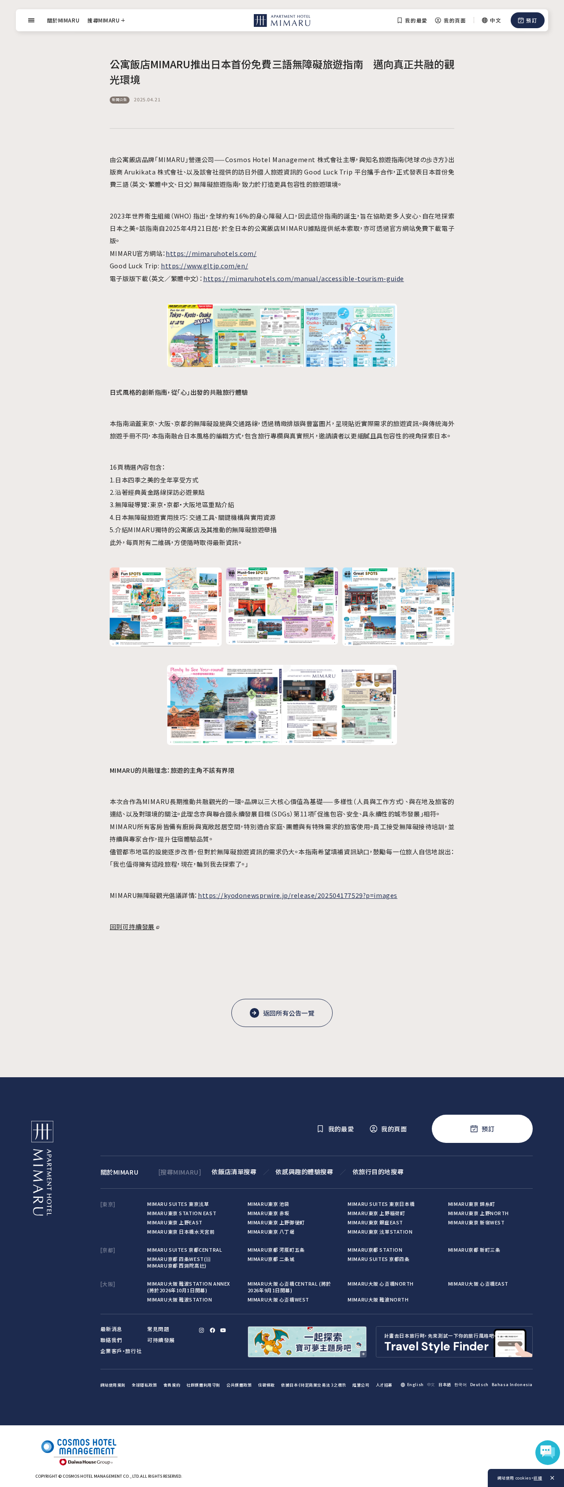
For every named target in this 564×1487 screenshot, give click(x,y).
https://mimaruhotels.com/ (211, 253)
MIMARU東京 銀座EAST (375, 1222)
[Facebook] (212, 1330)
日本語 (444, 1384)
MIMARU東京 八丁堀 (271, 1231)
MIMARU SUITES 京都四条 (378, 1259)
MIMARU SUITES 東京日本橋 (381, 1204)
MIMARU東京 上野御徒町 (276, 1222)
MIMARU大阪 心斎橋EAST (478, 1283)
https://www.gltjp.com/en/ (204, 265)
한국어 (460, 1384)
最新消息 (111, 1328)
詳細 (538, 1478)
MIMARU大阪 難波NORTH (378, 1299)
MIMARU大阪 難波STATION (179, 1299)
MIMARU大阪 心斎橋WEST (278, 1299)
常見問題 (158, 1328)
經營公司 (360, 1385)
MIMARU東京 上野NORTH (478, 1213)
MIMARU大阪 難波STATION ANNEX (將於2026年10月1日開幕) (188, 1287)
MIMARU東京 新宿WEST (476, 1222)
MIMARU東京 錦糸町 (471, 1204)
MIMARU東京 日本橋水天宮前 (181, 1231)
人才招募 (384, 1385)
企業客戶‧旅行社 (121, 1350)
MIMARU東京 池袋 (268, 1204)
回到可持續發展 (132, 926)
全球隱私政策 (144, 1385)
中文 (431, 1384)
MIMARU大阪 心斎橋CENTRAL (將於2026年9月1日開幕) (289, 1287)
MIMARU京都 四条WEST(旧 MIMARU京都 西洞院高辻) (179, 1262)
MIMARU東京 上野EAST (175, 1222)
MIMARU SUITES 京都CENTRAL (184, 1249)
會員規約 (171, 1385)
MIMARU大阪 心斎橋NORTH (381, 1283)
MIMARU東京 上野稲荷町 (376, 1213)
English (415, 1384)
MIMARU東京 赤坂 (268, 1213)
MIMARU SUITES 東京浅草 (178, 1204)
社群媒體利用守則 (203, 1385)
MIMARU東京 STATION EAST (181, 1213)
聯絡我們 (111, 1339)
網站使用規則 (113, 1385)
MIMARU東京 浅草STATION (380, 1231)
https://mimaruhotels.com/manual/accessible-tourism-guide (303, 278)
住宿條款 (266, 1385)
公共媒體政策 (239, 1385)
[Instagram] (201, 1330)
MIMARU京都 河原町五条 (276, 1249)
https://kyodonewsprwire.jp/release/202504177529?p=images (297, 895)
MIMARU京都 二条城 (271, 1259)
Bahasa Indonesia (512, 1384)
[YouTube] (223, 1330)
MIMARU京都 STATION (375, 1249)
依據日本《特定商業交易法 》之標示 (313, 1385)
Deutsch (479, 1384)
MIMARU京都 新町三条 (474, 1249)
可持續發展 (161, 1339)
